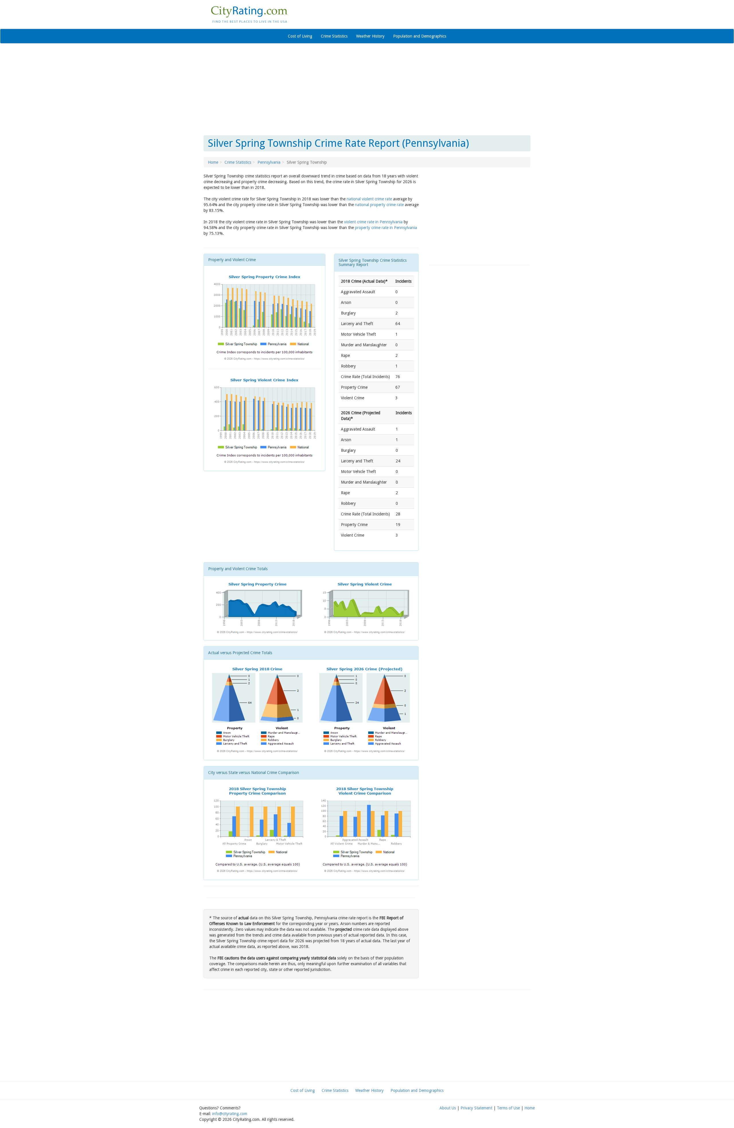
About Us (448, 1108)
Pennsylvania (268, 162)
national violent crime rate (369, 199)
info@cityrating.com (229, 1113)
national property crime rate (379, 204)
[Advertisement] (367, 89)
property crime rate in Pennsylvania (386, 227)
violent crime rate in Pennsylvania (373, 222)
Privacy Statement (476, 1108)
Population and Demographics (419, 36)
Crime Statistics (334, 36)
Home (213, 162)
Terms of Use (508, 1108)
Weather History (370, 36)
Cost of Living (300, 36)
